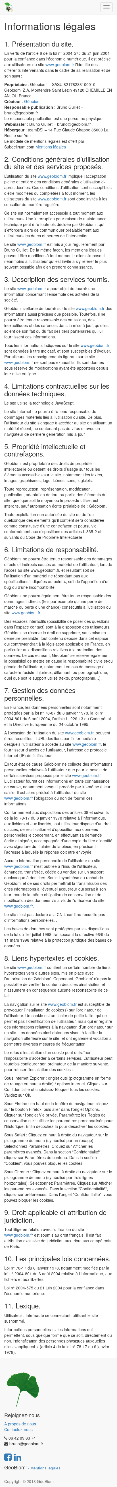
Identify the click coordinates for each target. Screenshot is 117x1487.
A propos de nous (20, 1424)
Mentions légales (50, 147)
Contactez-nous (18, 1429)
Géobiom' (32, 101)
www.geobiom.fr (59, 64)
